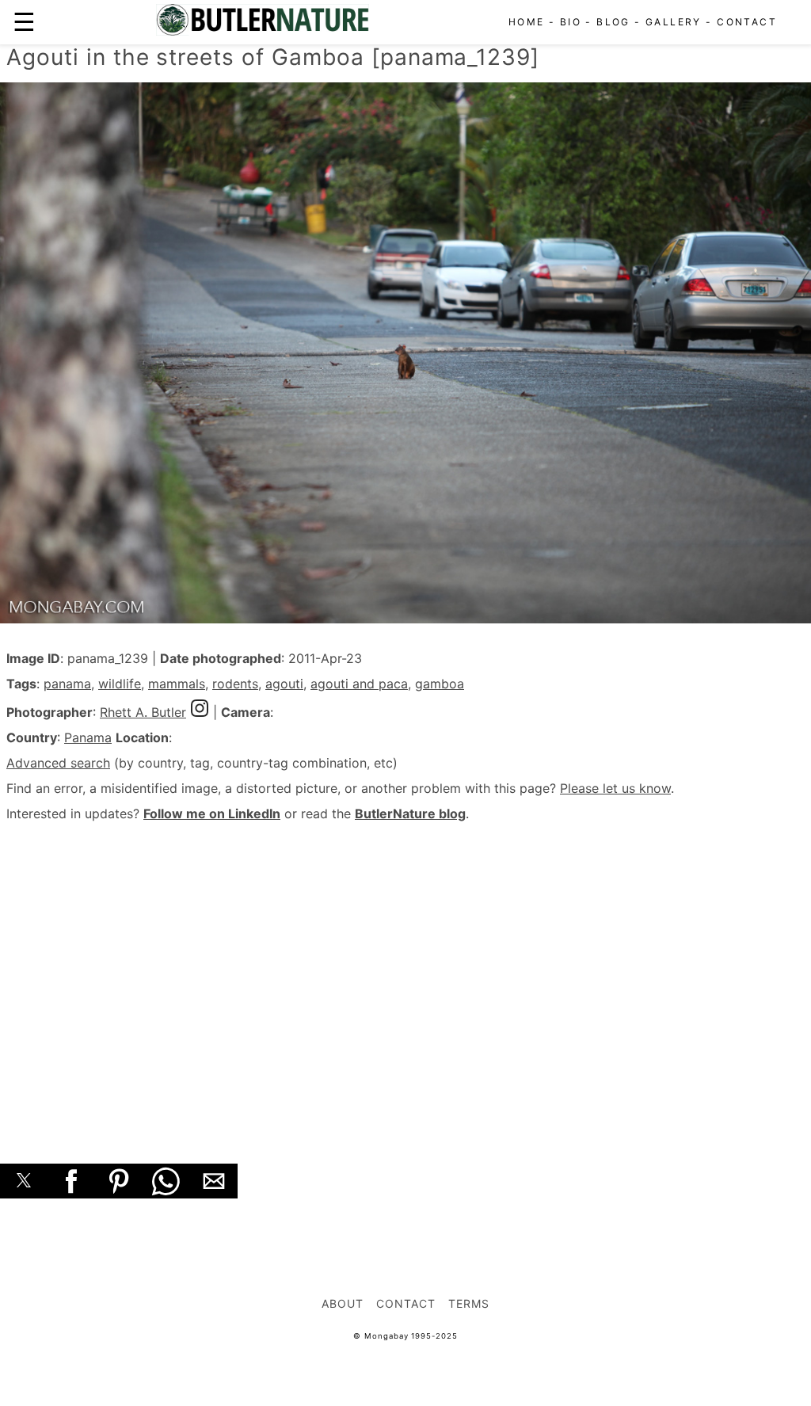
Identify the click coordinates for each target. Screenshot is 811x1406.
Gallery (673, 22)
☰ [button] (24, 21)
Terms (468, 1303)
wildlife (119, 684)
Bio (570, 22)
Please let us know (615, 788)
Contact (747, 22)
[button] (24, 1181)
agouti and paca (359, 684)
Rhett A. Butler (143, 712)
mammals (176, 684)
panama (67, 684)
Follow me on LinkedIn (211, 813)
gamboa (439, 684)
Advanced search (58, 763)
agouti (284, 684)
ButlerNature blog (410, 813)
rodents (235, 684)
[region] (405, 975)
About (343, 1303)
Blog (613, 22)
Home (526, 22)
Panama (88, 737)
